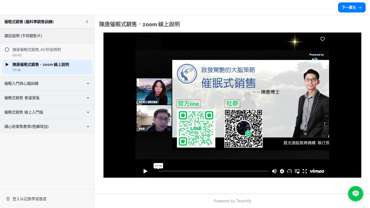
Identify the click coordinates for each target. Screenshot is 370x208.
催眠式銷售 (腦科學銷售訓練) (29, 21)
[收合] (87, 21)
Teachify (243, 201)
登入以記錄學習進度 (29, 198)
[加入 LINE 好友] (355, 193)
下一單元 (349, 7)
